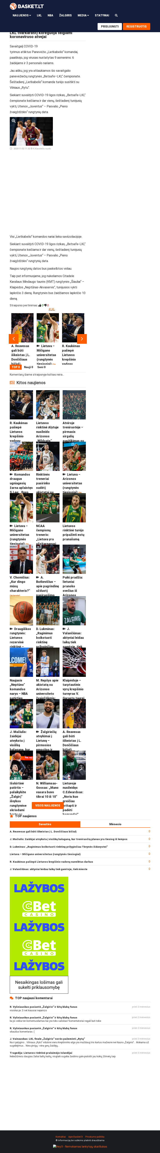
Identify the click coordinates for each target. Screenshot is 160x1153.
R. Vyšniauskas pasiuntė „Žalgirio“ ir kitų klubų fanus (43, 1006)
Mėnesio (115, 824)
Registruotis (136, 26)
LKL (39, 15)
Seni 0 (41, 367)
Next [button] (82, 339)
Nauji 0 (28, 367)
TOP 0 (16, 367)
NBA (50, 15)
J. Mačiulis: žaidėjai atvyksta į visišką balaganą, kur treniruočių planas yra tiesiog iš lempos (68, 839)
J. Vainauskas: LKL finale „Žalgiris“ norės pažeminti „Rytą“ (47, 1038)
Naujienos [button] (21, 15)
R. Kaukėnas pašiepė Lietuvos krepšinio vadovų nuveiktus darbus (51, 861)
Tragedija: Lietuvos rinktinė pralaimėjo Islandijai (41, 1052)
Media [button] (82, 15)
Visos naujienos (47, 805)
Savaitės (45, 824)
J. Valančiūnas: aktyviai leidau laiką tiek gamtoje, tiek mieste (48, 869)
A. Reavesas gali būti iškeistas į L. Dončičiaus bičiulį (43, 831)
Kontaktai (61, 1136)
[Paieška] (116, 15)
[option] (22, 339)
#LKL (52, 309)
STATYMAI (102, 15)
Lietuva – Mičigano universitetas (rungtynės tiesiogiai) (45, 854)
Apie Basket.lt (75, 1136)
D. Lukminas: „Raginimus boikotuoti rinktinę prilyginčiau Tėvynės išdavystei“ (59, 846)
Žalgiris (65, 15)
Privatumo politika (94, 1136)
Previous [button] (14, 339)
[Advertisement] (71, 175)
